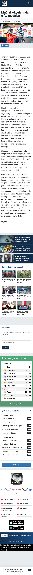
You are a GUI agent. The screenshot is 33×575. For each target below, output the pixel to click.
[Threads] (26, 489)
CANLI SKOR (16, 465)
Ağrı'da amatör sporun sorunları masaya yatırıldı (8, 312)
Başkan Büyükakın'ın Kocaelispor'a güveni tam (8, 297)
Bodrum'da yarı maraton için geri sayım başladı (8, 280)
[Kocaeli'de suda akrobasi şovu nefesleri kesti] (24, 290)
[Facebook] (2, 489)
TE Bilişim (21, 541)
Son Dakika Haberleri (5, 515)
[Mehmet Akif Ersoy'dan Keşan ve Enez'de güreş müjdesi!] (24, 274)
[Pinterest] (9, 489)
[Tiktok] (23, 489)
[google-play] (16, 528)
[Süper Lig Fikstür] (30, 411)
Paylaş (6, 45)
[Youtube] (19, 489)
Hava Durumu (24, 499)
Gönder (5, 347)
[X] (6, 489)
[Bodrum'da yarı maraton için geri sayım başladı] (9, 274)
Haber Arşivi (23, 514)
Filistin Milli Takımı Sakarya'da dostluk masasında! (22, 312)
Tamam (3, 550)
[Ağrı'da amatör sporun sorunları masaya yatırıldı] (9, 305)
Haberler (4, 9)
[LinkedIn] (16, 489)
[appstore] (16, 523)
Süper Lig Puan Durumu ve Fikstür (6, 509)
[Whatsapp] (16, 492)
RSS (5, 535)
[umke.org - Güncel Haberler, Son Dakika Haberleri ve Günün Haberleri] (4, 3)
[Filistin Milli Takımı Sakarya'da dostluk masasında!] (24, 305)
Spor (11, 9)
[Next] (30, 489)
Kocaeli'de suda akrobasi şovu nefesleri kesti (24, 297)
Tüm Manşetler (24, 508)
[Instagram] (13, 489)
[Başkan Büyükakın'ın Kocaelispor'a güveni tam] (9, 290)
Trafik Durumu (23, 504)
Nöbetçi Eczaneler (9, 499)
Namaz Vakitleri (8, 504)
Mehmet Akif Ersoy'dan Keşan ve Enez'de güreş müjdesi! (24, 281)
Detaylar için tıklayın (16, 404)
